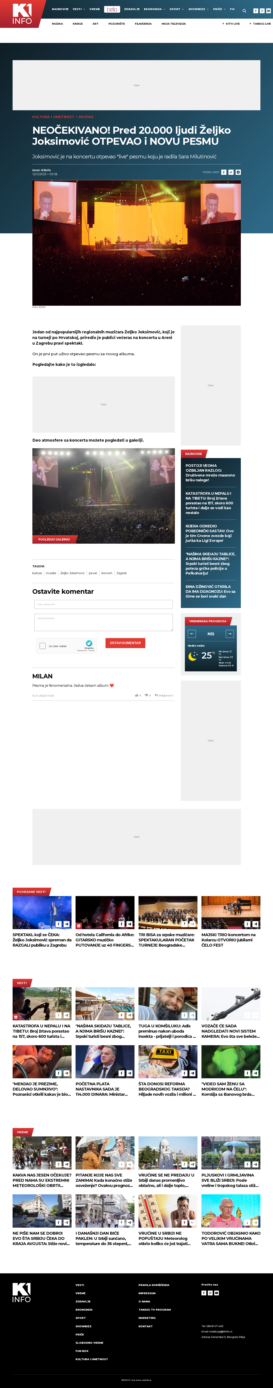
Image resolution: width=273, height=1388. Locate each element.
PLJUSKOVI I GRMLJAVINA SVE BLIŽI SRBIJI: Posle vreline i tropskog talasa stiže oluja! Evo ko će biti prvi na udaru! (229, 1180)
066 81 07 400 (215, 1326)
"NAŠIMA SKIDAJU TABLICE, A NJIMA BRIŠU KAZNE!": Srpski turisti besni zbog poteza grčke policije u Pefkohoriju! (210, 564)
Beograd (211, 633)
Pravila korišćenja (153, 1285)
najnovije (60, 9)
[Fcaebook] (223, 172)
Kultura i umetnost (53, 117)
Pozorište (117, 23)
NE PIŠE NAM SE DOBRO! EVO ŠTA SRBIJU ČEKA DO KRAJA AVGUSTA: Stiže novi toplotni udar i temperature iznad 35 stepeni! (40, 1238)
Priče (217, 9)
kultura (37, 573)
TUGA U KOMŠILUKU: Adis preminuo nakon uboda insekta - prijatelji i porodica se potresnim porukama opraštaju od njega (167, 1031)
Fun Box (82, 1351)
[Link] (231, 172)
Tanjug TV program (154, 1309)
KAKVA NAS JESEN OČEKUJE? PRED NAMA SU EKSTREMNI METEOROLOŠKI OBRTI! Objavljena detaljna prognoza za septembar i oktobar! (42, 1180)
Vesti (77, 9)
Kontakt (145, 1326)
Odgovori (166, 695)
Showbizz (196, 9)
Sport (175, 9)
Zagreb (122, 573)
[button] (192, 634)
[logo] (42, 1326)
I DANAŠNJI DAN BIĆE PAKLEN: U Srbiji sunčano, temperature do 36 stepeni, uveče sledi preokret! (102, 1238)
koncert (107, 573)
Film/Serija (143, 23)
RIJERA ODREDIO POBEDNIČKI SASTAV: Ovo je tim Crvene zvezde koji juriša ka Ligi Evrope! (210, 533)
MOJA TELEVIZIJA (174, 23)
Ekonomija (153, 9)
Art (95, 23)
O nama (144, 1301)
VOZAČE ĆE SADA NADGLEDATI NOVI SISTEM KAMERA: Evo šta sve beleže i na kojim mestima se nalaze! (230, 1031)
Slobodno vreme (89, 1342)
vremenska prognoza (207, 621)
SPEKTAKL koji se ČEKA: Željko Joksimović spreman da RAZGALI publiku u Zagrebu (42, 940)
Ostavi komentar (125, 643)
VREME (95, 9)
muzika (51, 573)
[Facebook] (255, 10)
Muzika (57, 23)
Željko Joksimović (72, 573)
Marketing (147, 1317)
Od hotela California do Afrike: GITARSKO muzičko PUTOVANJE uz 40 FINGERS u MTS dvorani (105, 940)
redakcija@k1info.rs (220, 1331)
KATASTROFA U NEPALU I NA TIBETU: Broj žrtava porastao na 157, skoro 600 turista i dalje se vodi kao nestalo (209, 503)
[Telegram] (238, 172)
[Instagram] (262, 10)
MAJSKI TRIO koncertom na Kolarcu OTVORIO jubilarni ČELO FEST (228, 940)
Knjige (78, 23)
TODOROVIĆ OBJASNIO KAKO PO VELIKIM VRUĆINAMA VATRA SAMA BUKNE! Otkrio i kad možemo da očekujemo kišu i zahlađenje (230, 1238)
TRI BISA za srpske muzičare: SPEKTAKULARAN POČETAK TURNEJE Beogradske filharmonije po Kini (166, 940)
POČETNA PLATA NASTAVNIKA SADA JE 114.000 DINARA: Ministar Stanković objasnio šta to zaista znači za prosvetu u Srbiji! (100, 1089)
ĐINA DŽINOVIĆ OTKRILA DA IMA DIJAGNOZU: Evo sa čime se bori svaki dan (210, 592)
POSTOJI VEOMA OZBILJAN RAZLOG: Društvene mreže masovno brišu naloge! (210, 472)
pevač (93, 573)
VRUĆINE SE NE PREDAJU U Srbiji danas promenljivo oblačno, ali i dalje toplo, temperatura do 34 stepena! (166, 1180)
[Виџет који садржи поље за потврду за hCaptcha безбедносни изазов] (66, 646)
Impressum (146, 1293)
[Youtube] (268, 10)
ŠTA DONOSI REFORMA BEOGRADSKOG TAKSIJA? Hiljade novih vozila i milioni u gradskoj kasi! (166, 1089)
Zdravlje (132, 9)
